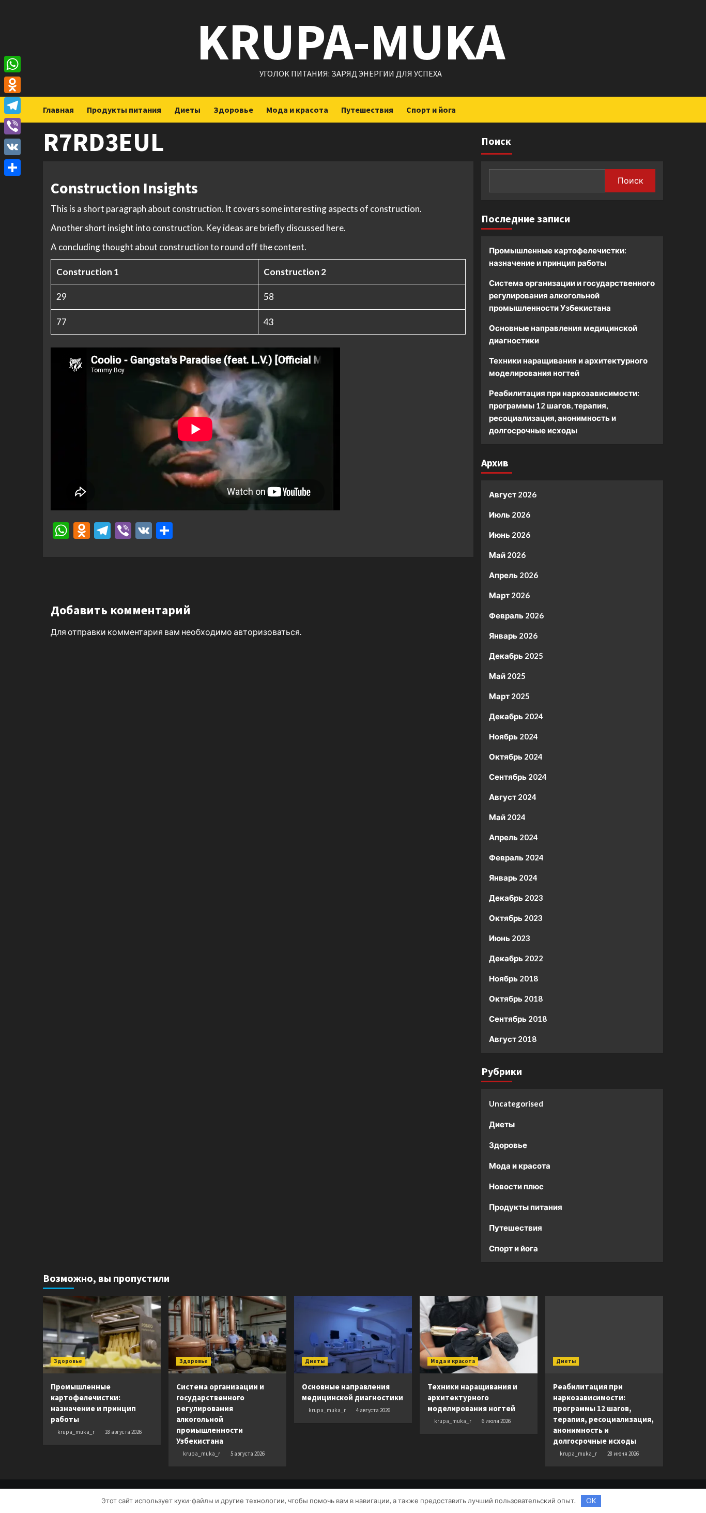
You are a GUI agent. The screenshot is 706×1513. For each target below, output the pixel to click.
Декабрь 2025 (516, 655)
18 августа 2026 (123, 1431)
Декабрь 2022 (516, 958)
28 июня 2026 (623, 1453)
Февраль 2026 (516, 615)
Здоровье (233, 109)
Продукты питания (124, 109)
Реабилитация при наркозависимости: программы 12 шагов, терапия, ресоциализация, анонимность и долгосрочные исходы (564, 411)
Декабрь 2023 (516, 897)
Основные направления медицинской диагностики (563, 334)
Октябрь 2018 (516, 998)
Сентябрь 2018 (518, 1018)
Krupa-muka (350, 41)
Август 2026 (512, 494)
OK (591, 1500)
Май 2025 (507, 675)
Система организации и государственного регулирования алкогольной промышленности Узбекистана (572, 295)
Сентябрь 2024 (518, 776)
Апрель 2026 (513, 575)
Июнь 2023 (509, 938)
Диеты (187, 109)
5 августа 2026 (248, 1453)
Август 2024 (512, 796)
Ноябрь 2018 (513, 978)
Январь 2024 (513, 877)
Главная (58, 109)
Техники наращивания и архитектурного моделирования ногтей (568, 366)
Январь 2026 (513, 635)
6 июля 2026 (496, 1421)
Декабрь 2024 (516, 716)
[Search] (656, 109)
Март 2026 (509, 595)
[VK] (12, 147)
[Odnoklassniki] (12, 84)
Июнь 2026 (509, 534)
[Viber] (12, 126)
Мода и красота (297, 109)
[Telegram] (12, 105)
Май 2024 (507, 817)
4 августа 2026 (373, 1410)
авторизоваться (267, 632)
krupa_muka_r (76, 1431)
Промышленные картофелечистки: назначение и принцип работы (557, 256)
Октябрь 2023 (516, 917)
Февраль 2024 (516, 857)
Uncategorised (516, 1103)
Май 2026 (507, 554)
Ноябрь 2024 (513, 736)
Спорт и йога (431, 109)
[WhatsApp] (12, 64)
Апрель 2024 (513, 837)
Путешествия (367, 109)
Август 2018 (512, 1038)
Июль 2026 (509, 514)
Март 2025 (509, 696)
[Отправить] (12, 167)
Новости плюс (516, 1186)
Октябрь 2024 (516, 756)
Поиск (496, 140)
